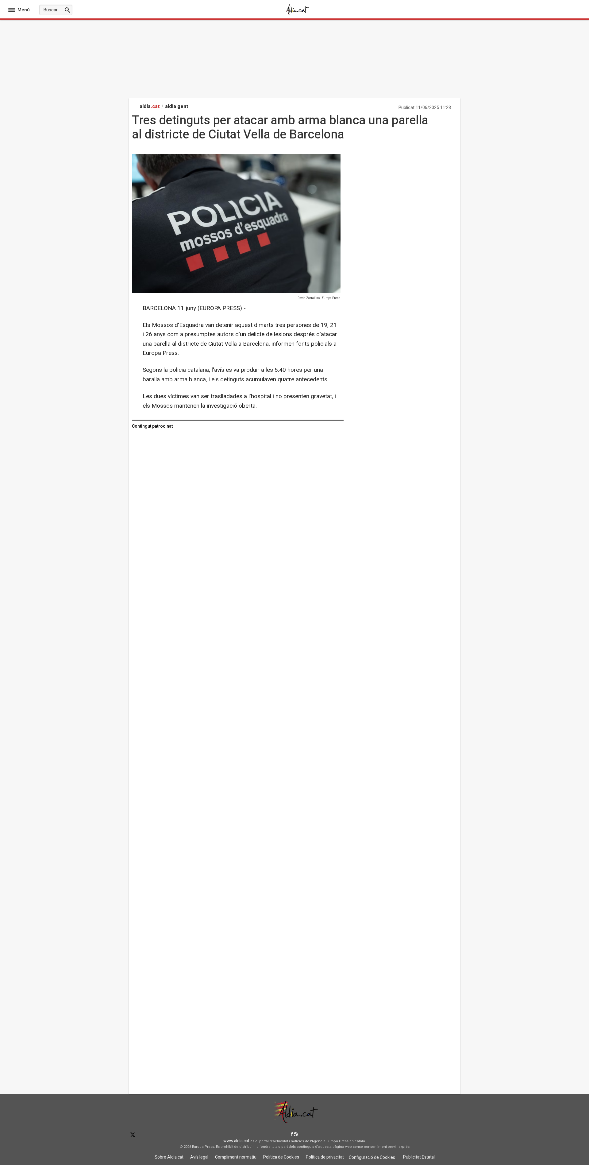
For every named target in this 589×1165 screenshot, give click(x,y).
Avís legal (199, 1157)
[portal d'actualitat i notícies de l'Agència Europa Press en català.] (297, 14)
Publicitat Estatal (419, 1157)
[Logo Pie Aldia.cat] (294, 1121)
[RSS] (296, 1134)
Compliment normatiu (235, 1157)
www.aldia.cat (236, 1141)
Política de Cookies (281, 1157)
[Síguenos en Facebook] (292, 1134)
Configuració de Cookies (372, 1157)
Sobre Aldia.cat (169, 1157)
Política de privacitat (325, 1157)
